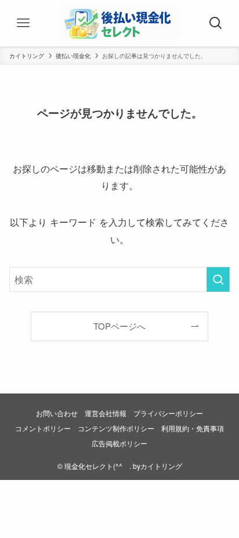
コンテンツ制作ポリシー (116, 428)
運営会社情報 (105, 413)
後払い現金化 (73, 56)
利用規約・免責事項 (192, 428)
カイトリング (26, 56)
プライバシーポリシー (168, 413)
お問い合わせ (57, 413)
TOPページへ (119, 326)
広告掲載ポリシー (119, 443)
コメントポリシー (43, 428)
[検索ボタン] (216, 23)
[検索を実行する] (218, 279)
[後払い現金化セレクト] (119, 23)
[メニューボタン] (23, 23)
